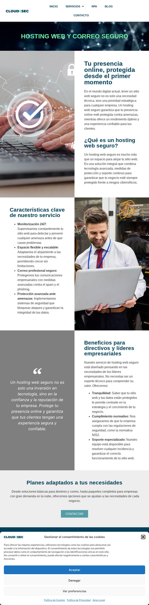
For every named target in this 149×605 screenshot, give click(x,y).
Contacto (81, 15)
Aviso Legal (99, 600)
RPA (94, 6)
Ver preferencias (74, 591)
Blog (109, 6)
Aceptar (74, 570)
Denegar (74, 580)
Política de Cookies (54, 600)
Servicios (73, 6)
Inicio (53, 6)
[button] (143, 537)
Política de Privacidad (79, 600)
